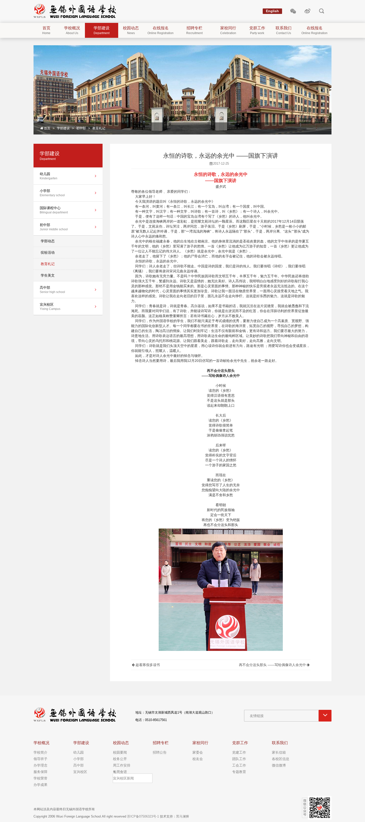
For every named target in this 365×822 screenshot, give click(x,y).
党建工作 (239, 752)
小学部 (78, 759)
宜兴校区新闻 (123, 778)
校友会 (197, 759)
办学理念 (40, 765)
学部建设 (63, 128)
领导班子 (40, 759)
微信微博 (279, 765)
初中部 (81, 128)
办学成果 (40, 785)
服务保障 (40, 772)
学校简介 (40, 752)
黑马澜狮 (182, 816)
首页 (47, 128)
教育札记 (98, 128)
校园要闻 (120, 752)
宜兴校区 (80, 772)
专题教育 (239, 772)
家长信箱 (279, 752)
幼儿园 (78, 752)
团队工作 (239, 759)
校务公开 (120, 759)
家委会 (197, 752)
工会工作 (239, 765)
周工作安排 (121, 765)
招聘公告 (160, 752)
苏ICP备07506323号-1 (143, 816)
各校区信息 (280, 759)
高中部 (78, 765)
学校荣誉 (40, 778)
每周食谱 (120, 772)
